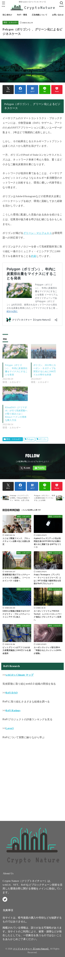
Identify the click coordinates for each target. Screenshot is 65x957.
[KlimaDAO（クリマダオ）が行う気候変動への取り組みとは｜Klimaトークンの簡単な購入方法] (15, 394)
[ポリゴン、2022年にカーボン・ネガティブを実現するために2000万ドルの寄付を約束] (43, 351)
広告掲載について (39, 15)
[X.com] (25, 468)
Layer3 (10, 728)
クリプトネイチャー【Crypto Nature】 (31, 949)
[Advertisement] (32, 779)
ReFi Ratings (13, 710)
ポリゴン (43, 439)
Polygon (30, 439)
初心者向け (7, 15)
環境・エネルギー (10, 22)
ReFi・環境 (22, 15)
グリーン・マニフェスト (37, 233)
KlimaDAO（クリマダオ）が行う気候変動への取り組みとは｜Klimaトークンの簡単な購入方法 (16, 413)
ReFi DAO (12, 692)
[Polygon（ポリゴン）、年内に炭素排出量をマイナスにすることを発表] (15, 351)
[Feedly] (39, 468)
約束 (33, 256)
